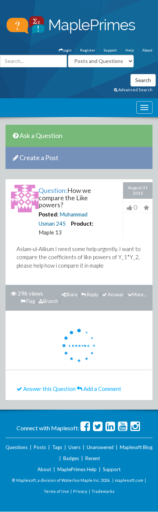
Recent (92, 458)
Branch (50, 301)
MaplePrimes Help (77, 469)
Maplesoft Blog (136, 447)
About (147, 50)
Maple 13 (50, 232)
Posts (40, 447)
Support (110, 50)
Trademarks (103, 491)
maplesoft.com (129, 480)
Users (74, 447)
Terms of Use (56, 491)
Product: (82, 223)
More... (139, 294)
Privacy (80, 491)
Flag (30, 301)
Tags (57, 447)
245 (61, 223)
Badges (71, 458)
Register (87, 50)
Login (67, 50)
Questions (17, 447)
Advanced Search (135, 89)
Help (129, 50)
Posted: (48, 214)
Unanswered (100, 447)
